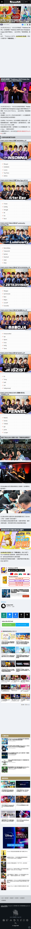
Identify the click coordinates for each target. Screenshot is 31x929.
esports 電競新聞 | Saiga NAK (15, 917)
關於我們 (7, 898)
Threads (21, 616)
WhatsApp (3, 616)
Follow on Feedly (7, 624)
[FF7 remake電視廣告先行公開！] (23, 799)
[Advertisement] (15, 59)
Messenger (9, 616)
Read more (25, 596)
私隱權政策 (22, 898)
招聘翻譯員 (4, 900)
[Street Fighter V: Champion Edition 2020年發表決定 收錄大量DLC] (8, 799)
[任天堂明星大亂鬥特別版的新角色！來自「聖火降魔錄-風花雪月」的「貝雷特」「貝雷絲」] (8, 784)
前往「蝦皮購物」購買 (19, 578)
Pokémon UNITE (13, 568)
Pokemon (4, 602)
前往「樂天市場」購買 (19, 582)
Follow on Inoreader (22, 624)
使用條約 (17, 898)
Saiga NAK (15, 2)
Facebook (15, 616)
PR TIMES (29, 103)
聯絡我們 (12, 898)
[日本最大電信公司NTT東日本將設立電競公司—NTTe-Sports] (23, 784)
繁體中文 (26, 1)
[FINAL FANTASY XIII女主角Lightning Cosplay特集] (23, 814)
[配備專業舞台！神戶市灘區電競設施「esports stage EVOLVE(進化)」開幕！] (8, 814)
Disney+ (28, 704)
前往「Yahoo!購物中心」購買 (19, 580)
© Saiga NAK (15, 925)
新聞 (1, 24)
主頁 (2, 898)
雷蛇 (23, 704)
